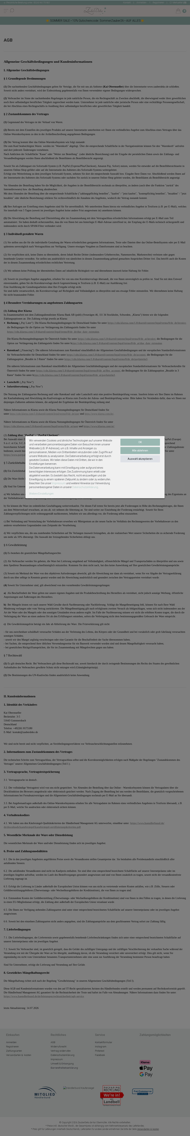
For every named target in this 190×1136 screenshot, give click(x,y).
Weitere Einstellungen (41, 493)
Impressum (58, 483)
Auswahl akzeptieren (140, 458)
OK (140, 442)
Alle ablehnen (140, 450)
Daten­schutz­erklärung (85, 487)
